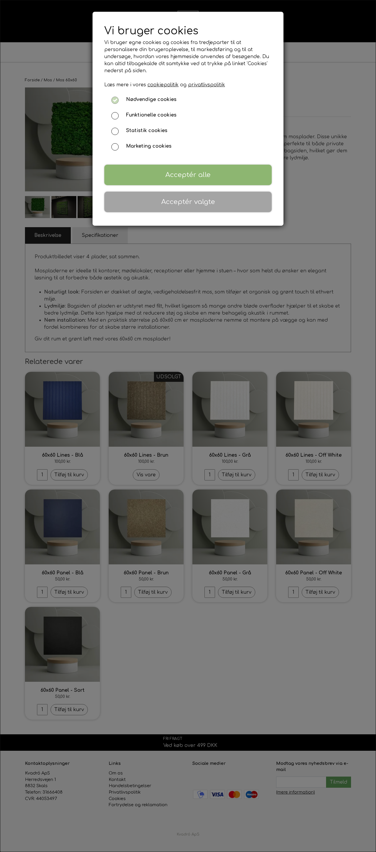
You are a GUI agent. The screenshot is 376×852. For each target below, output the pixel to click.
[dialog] (188, 426)
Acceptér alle (188, 174)
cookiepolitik (163, 84)
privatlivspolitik (206, 84)
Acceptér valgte (188, 201)
